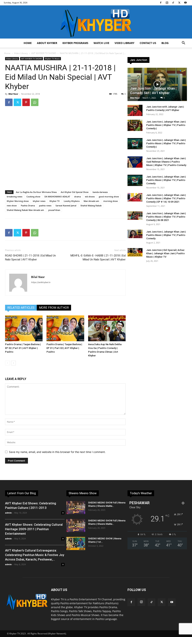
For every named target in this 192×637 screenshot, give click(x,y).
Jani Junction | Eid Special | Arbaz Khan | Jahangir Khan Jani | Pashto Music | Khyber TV (165, 253)
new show (12, 205)
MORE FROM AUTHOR (54, 307)
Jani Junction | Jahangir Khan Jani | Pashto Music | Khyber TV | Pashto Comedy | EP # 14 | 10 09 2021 (166, 198)
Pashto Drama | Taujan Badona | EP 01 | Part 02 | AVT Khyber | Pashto (64, 348)
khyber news (39, 201)
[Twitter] (179, 2)
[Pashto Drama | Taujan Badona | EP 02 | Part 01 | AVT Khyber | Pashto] (24, 328)
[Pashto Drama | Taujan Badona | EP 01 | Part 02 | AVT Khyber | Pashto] (65, 328)
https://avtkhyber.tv (40, 282)
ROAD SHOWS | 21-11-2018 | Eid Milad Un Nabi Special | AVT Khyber (30, 257)
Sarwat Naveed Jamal (66, 205)
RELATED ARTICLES (20, 307)
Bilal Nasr (13, 93)
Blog (165, 43)
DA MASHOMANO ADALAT (57, 196)
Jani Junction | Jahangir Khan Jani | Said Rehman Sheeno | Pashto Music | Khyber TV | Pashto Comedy (166, 161)
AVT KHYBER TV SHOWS (43, 53)
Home (28, 43)
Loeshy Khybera (72, 201)
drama (77, 196)
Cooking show (33, 196)
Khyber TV (55, 201)
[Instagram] (167, 2)
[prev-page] (7, 363)
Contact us (148, 43)
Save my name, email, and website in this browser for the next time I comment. (57, 451)
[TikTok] (173, 2)
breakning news (14, 196)
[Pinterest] (26, 102)
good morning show (109, 196)
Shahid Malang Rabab (91, 205)
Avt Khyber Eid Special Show (74, 192)
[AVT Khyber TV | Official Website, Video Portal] (96, 22)
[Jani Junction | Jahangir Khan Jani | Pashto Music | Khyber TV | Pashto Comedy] (135, 180)
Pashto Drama (28, 205)
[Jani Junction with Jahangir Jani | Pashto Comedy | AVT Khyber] (135, 110)
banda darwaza (100, 192)
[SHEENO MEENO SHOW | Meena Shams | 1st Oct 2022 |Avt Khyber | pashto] (75, 543)
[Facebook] (161, 2)
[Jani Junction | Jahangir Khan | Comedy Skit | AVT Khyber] (157, 84)
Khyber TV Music (52, 58)
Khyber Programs (75, 43)
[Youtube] (185, 2)
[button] (183, 43)
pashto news (45, 205)
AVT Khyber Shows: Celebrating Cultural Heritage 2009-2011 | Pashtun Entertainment (34, 529)
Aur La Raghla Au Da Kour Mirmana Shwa (36, 192)
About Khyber (47, 43)
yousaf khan (54, 210)
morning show (110, 201)
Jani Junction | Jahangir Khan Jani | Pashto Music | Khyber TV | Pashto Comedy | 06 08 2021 (166, 217)
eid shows (90, 196)
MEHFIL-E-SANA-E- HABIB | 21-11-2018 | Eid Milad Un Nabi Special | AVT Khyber (98, 257)
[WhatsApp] (34, 102)
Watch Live (101, 43)
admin (8, 512)
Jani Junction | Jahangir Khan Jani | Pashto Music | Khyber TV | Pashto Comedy (166, 180)
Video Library (124, 43)
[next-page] (13, 363)
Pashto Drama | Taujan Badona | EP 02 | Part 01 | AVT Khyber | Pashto (23, 348)
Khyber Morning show (18, 201)
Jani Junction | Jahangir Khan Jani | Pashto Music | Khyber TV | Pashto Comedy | (166, 125)
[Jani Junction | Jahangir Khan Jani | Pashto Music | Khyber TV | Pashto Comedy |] (135, 125)
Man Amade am (91, 201)
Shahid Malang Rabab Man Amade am (25, 210)
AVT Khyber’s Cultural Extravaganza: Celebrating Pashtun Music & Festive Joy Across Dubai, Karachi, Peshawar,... (34, 555)
